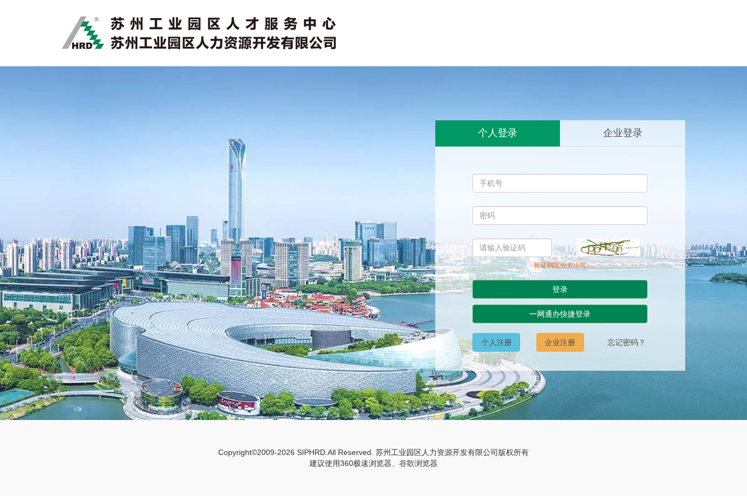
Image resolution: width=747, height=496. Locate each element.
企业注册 (560, 342)
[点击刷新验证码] (607, 247)
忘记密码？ (627, 342)
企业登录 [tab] (623, 132)
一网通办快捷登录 (560, 314)
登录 (560, 289)
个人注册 (496, 342)
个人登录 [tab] (497, 132)
